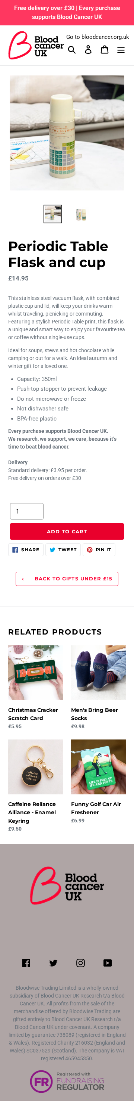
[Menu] (121, 49)
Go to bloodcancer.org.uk (97, 37)
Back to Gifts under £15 (72, 578)
